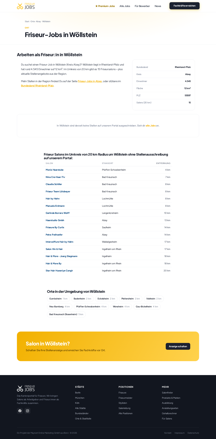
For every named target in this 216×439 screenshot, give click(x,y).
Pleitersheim (130, 298)
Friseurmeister (125, 397)
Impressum (179, 433)
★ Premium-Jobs (105, 6)
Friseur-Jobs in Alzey (90, 81)
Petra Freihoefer (54, 234)
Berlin (77, 392)
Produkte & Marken (171, 397)
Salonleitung (124, 408)
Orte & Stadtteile (83, 418)
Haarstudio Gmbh (55, 220)
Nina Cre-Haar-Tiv (55, 177)
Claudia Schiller (54, 184)
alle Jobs (150, 125)
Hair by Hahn (52, 198)
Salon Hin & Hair (54, 249)
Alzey (38, 21)
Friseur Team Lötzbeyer (58, 191)
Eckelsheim (106, 298)
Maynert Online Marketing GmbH (45, 433)
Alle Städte (80, 408)
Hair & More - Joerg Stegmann (61, 256)
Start (27, 21)
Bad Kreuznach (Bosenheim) (66, 314)
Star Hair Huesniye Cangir (59, 270)
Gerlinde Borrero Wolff (57, 213)
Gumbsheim (58, 298)
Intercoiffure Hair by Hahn (59, 241)
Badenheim (82, 298)
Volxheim (153, 298)
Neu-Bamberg (59, 306)
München (79, 397)
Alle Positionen (126, 413)
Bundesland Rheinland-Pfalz (37, 85)
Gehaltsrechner (169, 413)
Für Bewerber (142, 6)
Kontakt (167, 433)
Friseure (122, 392)
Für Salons (167, 418)
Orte (33, 21)
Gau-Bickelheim (147, 306)
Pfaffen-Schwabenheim (91, 306)
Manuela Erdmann (55, 205)
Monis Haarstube (54, 169)
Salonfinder (167, 392)
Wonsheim (121, 306)
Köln (77, 402)
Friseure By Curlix (55, 227)
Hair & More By (53, 263)
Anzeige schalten (178, 346)
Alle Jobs (125, 6)
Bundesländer (81, 413)
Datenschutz (193, 433)
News (158, 6)
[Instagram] (28, 411)
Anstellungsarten (170, 408)
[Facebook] (20, 411)
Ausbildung (167, 402)
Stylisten (123, 402)
